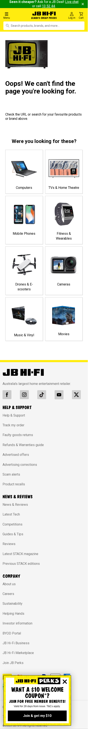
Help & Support (14, 415)
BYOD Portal (12, 633)
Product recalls (14, 484)
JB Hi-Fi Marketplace (18, 653)
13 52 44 (48, 6)
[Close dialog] (65, 681)
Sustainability (12, 604)
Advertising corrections (20, 465)
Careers (8, 594)
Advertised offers (16, 455)
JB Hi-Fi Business (16, 643)
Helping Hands (13, 614)
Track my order (13, 425)
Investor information (17, 623)
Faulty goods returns (18, 435)
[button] (15, 15)
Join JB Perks (13, 663)
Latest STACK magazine (20, 554)
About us (9, 584)
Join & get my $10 (37, 716)
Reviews (9, 544)
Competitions (12, 524)
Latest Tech (11, 514)
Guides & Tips (13, 534)
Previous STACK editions (21, 564)
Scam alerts (11, 474)
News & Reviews (15, 505)
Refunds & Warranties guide (23, 445)
